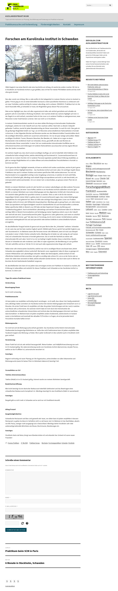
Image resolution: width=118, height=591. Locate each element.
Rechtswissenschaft (90, 230)
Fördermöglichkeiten (50, 24)
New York (95, 216)
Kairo (104, 201)
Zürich (91, 252)
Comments (92, 300)
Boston (105, 175)
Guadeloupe (102, 196)
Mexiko (109, 213)
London (110, 209)
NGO (99, 216)
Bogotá (95, 175)
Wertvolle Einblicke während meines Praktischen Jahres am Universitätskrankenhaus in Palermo (98, 87)
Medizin (103, 212)
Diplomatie (99, 181)
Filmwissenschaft (97, 183)
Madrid (87, 213)
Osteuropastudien (97, 219)
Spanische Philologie (90, 241)
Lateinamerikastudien (102, 206)
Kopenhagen (97, 204)
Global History (96, 194)
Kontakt (67, 24)
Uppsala (94, 246)
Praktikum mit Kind (93, 142)
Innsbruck (88, 199)
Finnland (105, 183)
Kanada (107, 201)
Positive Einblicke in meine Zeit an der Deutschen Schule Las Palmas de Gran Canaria (98, 96)
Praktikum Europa (35, 443)
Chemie (103, 178)
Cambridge (96, 178)
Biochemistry (100, 172)
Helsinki (108, 196)
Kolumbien (89, 204)
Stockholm (71, 443)
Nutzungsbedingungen (94, 303)
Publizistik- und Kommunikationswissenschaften (98, 227)
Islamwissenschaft (98, 199)
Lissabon (104, 209)
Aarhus (87, 163)
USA (98, 246)
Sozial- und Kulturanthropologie (96, 235)
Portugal (89, 225)
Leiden (95, 209)
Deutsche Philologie (91, 181)
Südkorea (88, 243)
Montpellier (89, 216)
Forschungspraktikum (54, 443)
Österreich (102, 251)
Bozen (109, 175)
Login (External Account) (95, 296)
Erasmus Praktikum (13, 443)
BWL (93, 178)
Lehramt (89, 209)
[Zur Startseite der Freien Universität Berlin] (20, 6)
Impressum (79, 24)
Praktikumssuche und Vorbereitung (21, 24)
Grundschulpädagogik (92, 196)
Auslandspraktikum (17, 16)
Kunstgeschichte (91, 207)
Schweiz (98, 232)
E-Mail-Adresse (11, 506)
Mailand (92, 213)
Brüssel (88, 178)
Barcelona (97, 163)
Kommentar (9, 470)
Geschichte (89, 194)
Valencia (103, 246)
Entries (91, 298)
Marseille (96, 213)
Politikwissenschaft (97, 222)
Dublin (104, 181)
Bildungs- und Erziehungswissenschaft (98, 169)
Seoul (103, 232)
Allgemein (90, 138)
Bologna (100, 175)
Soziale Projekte (89, 238)
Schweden (65, 443)
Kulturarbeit (105, 204)
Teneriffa (98, 243)
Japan (93, 202)
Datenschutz (91, 305)
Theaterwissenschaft (106, 243)
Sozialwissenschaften (98, 238)
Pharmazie (109, 219)
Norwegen (89, 219)
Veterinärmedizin (103, 249)
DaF (107, 178)
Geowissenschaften (102, 191)
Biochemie (45, 443)
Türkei (87, 246)
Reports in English (93, 147)
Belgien (88, 166)
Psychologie (97, 225)
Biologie (89, 175)
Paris (104, 219)
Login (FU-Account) (93, 294)
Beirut (106, 163)
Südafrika (105, 241)
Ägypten (96, 252)
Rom (97, 230)
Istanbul (106, 199)
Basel (103, 163)
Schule (101, 230)
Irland (92, 199)
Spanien (108, 238)
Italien (88, 201)
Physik (87, 222)
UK (91, 246)
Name (7, 497)
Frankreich (91, 190)
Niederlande (105, 216)
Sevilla (106, 232)
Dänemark (89, 183)
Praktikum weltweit (93, 145)
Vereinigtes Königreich (91, 249)
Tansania (93, 243)
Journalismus (99, 202)
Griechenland (103, 194)
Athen (91, 163)
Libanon (99, 209)
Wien (88, 251)
